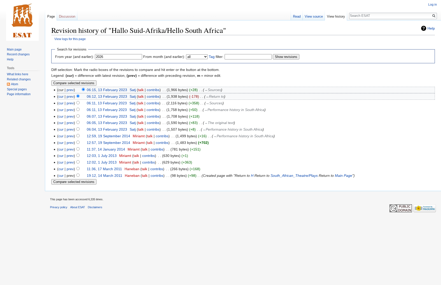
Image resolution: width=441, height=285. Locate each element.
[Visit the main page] (22, 20)
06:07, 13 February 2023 (107, 116)
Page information (19, 94)
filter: (216, 57)
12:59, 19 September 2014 (108, 136)
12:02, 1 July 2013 (102, 162)
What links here (17, 74)
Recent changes (18, 54)
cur (61, 96)
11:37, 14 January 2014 (106, 149)
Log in (432, 4)
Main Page (343, 176)
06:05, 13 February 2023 (107, 123)
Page (51, 16)
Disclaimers (95, 207)
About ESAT (77, 207)
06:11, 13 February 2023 (107, 103)
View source (314, 16)
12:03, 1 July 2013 (102, 156)
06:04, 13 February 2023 (107, 129)
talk (141, 90)
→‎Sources (212, 90)
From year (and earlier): (74, 57)
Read (297, 16)
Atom (14, 84)
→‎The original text (219, 123)
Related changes (19, 79)
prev (70, 90)
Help (431, 28)
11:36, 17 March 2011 (104, 169)
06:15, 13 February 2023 (107, 90)
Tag (212, 57)
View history (336, 16)
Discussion (67, 16)
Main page (14, 49)
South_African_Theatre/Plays (294, 176)
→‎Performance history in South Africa (234, 110)
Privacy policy (58, 207)
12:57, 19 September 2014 (108, 143)
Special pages (17, 89)
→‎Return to (214, 96)
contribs (153, 90)
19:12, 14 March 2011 (104, 176)
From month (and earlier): (164, 57)
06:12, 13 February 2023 (107, 96)
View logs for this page (70, 39)
